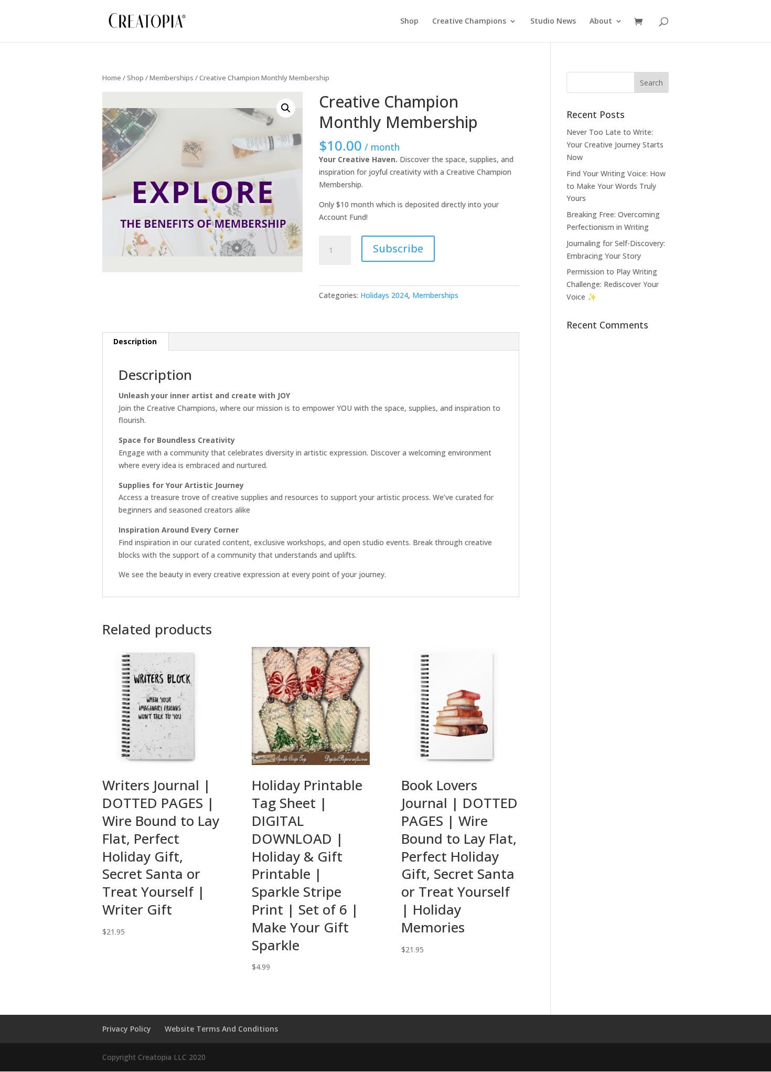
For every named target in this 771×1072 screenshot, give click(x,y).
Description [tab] (135, 341)
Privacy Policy (126, 1029)
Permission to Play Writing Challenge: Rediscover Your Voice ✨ (612, 284)
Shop (409, 21)
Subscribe (398, 248)
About (601, 21)
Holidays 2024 (384, 295)
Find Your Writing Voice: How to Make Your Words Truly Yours (616, 186)
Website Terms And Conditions (221, 1029)
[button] (285, 108)
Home (111, 77)
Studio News (553, 21)
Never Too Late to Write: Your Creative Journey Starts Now (614, 144)
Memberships (171, 77)
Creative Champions (469, 21)
